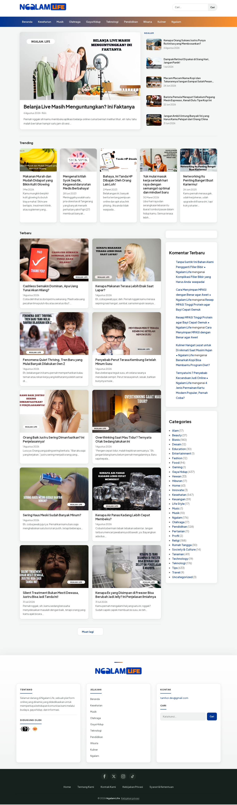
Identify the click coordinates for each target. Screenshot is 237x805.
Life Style (178, 504)
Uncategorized (182, 577)
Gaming (177, 467)
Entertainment (181, 453)
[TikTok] (132, 776)
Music (176, 508)
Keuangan (178, 499)
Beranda (27, 21)
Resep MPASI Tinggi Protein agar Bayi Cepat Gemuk (195, 304)
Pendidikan (131, 21)
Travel (176, 572)
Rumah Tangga (182, 545)
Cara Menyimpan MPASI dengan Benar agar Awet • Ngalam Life (193, 294)
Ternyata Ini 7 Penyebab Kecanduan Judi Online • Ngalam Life (192, 378)
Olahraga (75, 21)
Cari (212, 7)
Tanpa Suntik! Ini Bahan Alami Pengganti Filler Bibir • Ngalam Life (195, 267)
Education (179, 449)
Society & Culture (184, 549)
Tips (175, 568)
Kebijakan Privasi (132, 786)
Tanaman (178, 554)
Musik (60, 21)
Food (175, 462)
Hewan (176, 476)
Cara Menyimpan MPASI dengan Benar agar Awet (193, 332)
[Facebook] (104, 776)
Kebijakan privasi (130, 798)
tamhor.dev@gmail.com (174, 697)
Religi (176, 540)
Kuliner (162, 21)
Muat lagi (88, 631)
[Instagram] (123, 776)
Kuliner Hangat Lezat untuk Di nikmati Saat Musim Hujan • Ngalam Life (194, 350)
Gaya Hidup (93, 21)
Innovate (178, 490)
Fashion (177, 458)
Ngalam (176, 21)
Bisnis (176, 440)
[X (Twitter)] (114, 776)
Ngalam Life (113, 798)
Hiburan (177, 481)
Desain (176, 444)
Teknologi (112, 21)
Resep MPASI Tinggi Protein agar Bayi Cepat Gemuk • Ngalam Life (194, 322)
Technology (180, 558)
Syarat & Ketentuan (161, 786)
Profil (175, 536)
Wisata (147, 21)
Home (176, 485)
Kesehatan (44, 21)
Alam (175, 430)
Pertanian (178, 531)
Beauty (177, 435)
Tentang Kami (85, 786)
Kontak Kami (108, 786)
